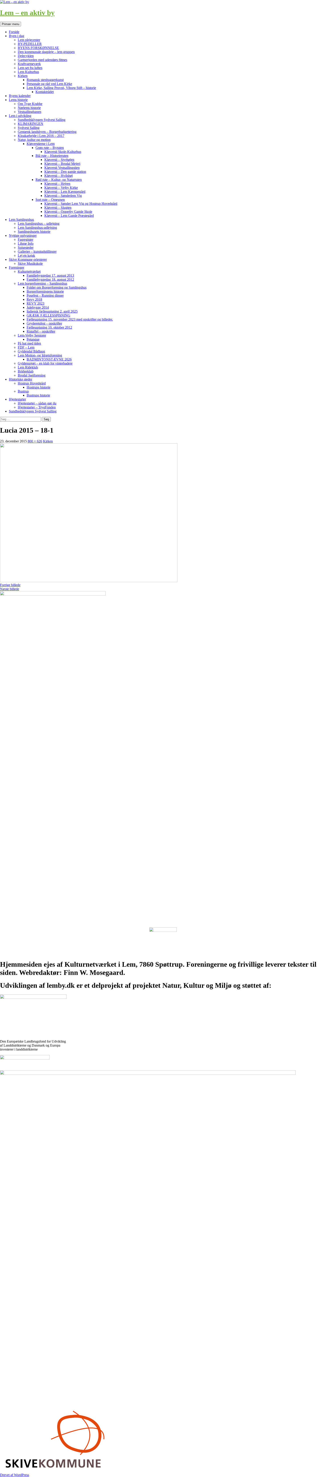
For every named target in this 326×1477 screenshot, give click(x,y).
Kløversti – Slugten (57, 207)
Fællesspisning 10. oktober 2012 (49, 327)
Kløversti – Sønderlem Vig (63, 195)
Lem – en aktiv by (27, 13)
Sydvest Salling (28, 128)
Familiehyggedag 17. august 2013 (50, 275)
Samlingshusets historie (34, 231)
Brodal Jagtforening (31, 375)
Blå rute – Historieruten (51, 156)
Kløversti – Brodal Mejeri (62, 164)
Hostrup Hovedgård (32, 383)
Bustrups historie (38, 395)
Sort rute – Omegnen (50, 199)
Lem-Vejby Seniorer (32, 335)
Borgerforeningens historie (45, 291)
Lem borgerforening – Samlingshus (42, 283)
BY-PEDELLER (30, 44)
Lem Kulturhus (28, 72)
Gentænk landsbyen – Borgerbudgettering (47, 132)
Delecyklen (26, 56)
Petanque (33, 339)
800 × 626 (35, 441)
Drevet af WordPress (14, 1475)
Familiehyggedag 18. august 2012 (50, 279)
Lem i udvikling (20, 116)
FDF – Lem (26, 347)
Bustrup (23, 391)
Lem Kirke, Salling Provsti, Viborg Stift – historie (61, 88)
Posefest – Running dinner (45, 295)
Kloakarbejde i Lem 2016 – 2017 (41, 136)
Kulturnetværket (29, 271)
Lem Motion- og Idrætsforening (40, 355)
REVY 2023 (35, 303)
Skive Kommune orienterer (28, 259)
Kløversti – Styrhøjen (59, 160)
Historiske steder (20, 379)
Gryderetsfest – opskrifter (44, 323)
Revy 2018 (34, 299)
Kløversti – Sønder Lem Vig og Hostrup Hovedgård (80, 203)
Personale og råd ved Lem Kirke (49, 84)
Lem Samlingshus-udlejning (37, 227)
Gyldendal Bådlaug (31, 351)
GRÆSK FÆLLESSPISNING (48, 315)
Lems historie (18, 100)
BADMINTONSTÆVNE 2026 (49, 359)
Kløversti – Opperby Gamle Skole (68, 211)
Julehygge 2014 (38, 307)
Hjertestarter (17, 399)
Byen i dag (16, 36)
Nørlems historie (29, 108)
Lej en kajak (26, 255)
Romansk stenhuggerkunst (45, 80)
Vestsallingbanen (29, 112)
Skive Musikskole (30, 263)
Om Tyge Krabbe (30, 104)
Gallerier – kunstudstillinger (37, 251)
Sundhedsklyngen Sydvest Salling (41, 120)
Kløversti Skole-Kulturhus (62, 152)
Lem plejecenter (29, 40)
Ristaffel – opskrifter (41, 331)
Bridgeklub (25, 371)
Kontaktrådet (44, 92)
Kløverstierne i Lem (41, 144)
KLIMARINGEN (30, 124)
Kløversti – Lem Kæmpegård (64, 191)
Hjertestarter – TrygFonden (37, 407)
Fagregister (25, 239)
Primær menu (10, 24)
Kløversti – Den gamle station (65, 172)
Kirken (22, 76)
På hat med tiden (29, 343)
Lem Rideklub (28, 367)
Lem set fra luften (30, 68)
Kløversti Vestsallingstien (62, 168)
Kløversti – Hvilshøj (58, 175)
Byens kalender (20, 96)
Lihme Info (25, 243)
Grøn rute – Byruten (49, 148)
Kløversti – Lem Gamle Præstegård (69, 215)
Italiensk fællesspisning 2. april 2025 (52, 311)
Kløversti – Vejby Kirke (61, 187)
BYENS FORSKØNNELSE (38, 48)
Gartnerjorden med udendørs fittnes (42, 60)
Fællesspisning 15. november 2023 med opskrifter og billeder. (70, 319)
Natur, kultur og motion (34, 140)
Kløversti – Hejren (57, 183)
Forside (14, 32)
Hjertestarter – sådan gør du (37, 403)
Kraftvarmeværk (29, 64)
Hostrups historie (38, 387)
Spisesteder (25, 247)
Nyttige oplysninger (23, 235)
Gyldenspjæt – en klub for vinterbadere (45, 363)
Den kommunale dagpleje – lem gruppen (46, 52)
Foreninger (16, 267)
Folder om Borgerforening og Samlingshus (56, 287)
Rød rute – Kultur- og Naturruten (58, 179)
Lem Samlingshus (21, 219)
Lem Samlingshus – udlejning (38, 223)
